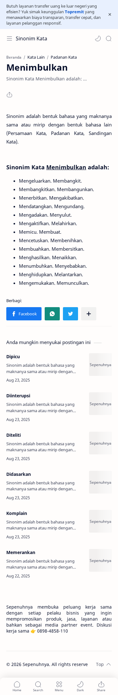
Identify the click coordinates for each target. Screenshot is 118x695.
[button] (98, 38)
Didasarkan (18, 474)
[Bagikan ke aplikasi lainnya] (88, 313)
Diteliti (13, 435)
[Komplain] (100, 521)
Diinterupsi (18, 396)
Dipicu (13, 356)
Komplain (16, 513)
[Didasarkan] (100, 482)
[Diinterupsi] (100, 403)
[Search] (108, 38)
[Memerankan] (100, 560)
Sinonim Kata (31, 38)
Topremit (74, 12)
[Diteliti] (100, 443)
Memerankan (20, 552)
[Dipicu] (100, 364)
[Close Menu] (110, 14)
